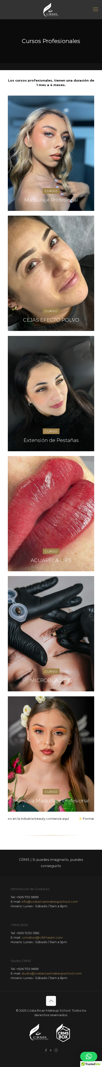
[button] (88, 1056)
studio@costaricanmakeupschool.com (52, 973)
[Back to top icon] (51, 1001)
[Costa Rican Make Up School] (51, 9)
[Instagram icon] (56, 1050)
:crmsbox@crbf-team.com (42, 937)
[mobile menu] (96, 9)
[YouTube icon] (51, 1050)
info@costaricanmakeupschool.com (50, 901)
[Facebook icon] (46, 1050)
